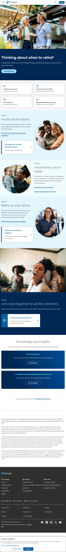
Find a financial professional (20, 318)
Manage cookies (17, 549)
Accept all (28, 549)
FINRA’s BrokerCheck (43, 399)
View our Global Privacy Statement (10, 545)
